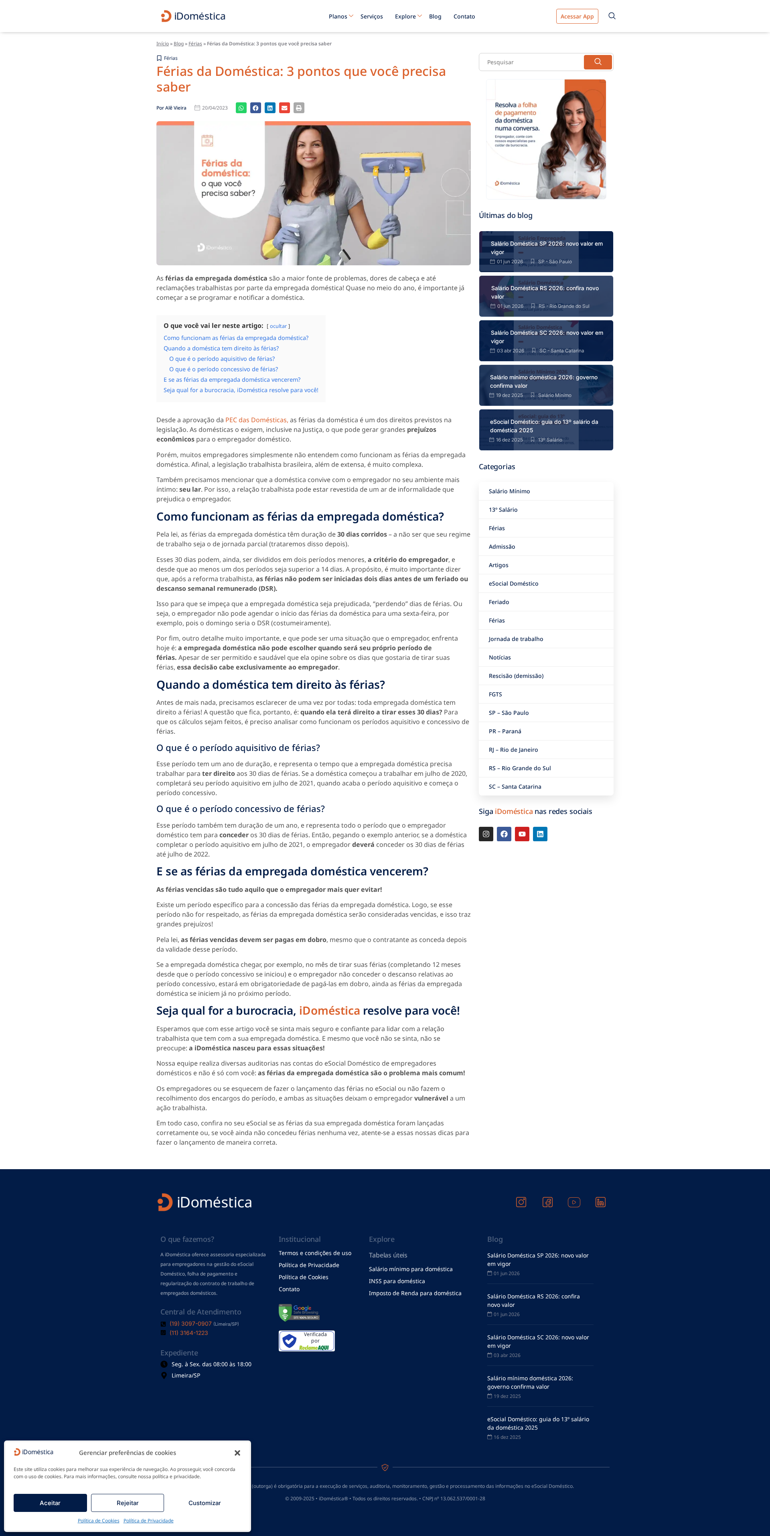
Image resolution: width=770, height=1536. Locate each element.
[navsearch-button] (612, 16)
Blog (435, 16)
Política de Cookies (99, 1520)
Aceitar (50, 1503)
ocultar (278, 326)
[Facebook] (504, 834)
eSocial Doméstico (514, 583)
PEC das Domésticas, (256, 419)
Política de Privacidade (149, 1520)
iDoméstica (329, 1010)
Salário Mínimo (509, 491)
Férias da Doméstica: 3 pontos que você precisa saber (301, 78)
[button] (237, 1453)
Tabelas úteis (388, 1255)
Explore (405, 16)
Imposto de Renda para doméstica (415, 1293)
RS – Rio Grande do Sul (520, 768)
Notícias (500, 657)
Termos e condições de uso (315, 1253)
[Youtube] (522, 834)
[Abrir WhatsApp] (750, 1515)
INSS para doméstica (397, 1281)
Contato (464, 16)
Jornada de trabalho (516, 639)
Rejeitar (128, 1503)
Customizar (204, 1503)
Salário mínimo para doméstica (411, 1269)
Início (162, 43)
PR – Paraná (505, 731)
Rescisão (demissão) (516, 676)
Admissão (502, 546)
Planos (338, 16)
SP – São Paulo (509, 712)
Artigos (499, 565)
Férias (195, 43)
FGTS (495, 694)
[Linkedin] (540, 834)
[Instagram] (486, 834)
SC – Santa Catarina (515, 786)
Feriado (499, 602)
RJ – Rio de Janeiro (513, 749)
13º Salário (503, 509)
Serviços (372, 16)
